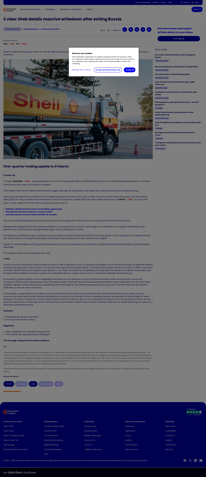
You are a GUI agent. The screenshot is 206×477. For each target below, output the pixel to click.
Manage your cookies (81, 70)
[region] (104, 62)
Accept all (130, 70)
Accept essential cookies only (108, 70)
